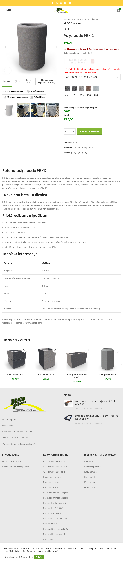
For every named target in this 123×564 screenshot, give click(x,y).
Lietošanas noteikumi (12, 461)
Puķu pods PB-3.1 (46, 374)
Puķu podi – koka (51, 482)
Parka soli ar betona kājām (55, 492)
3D (19, 81)
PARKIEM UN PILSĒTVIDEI (87, 19)
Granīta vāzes (90, 487)
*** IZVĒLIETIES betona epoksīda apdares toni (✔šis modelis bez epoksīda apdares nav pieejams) (92, 70)
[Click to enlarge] (7, 70)
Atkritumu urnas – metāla (55, 466)
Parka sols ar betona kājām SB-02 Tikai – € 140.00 (97, 403)
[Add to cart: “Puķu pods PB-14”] (116, 350)
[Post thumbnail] (68, 405)
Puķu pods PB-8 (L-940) (77, 376)
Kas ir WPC (28, 81)
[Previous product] (65, 29)
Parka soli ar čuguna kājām (55, 503)
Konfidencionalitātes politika (15, 466)
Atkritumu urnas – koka (54, 471)
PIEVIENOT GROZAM (89, 131)
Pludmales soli (50, 523)
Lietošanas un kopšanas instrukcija (47, 81)
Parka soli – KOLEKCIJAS (55, 518)
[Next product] (71, 29)
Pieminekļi (89, 461)
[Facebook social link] (53, 3)
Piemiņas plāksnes (92, 466)
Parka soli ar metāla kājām (55, 497)
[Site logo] (61, 10)
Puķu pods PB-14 (108, 374)
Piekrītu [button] (39, 557)
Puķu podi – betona (52, 477)
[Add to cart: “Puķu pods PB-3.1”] (55, 350)
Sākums (67, 19)
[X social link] (57, 3)
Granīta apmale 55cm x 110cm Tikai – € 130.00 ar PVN (96, 417)
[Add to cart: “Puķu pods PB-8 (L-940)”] (85, 350)
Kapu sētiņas (90, 482)
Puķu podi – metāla (52, 487)
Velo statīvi (48, 539)
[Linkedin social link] (65, 3)
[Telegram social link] (70, 3)
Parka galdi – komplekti (54, 534)
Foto (9, 81)
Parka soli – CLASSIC (53, 508)
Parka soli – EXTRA (52, 513)
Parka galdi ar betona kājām (56, 529)
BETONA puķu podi (73, 22)
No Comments (96, 408)
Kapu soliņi (89, 477)
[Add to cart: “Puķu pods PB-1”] (24, 350)
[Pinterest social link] (61, 3)
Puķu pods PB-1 (15, 374)
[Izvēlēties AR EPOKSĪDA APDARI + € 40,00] (92, 77)
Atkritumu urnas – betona (55, 461)
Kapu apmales (90, 471)
